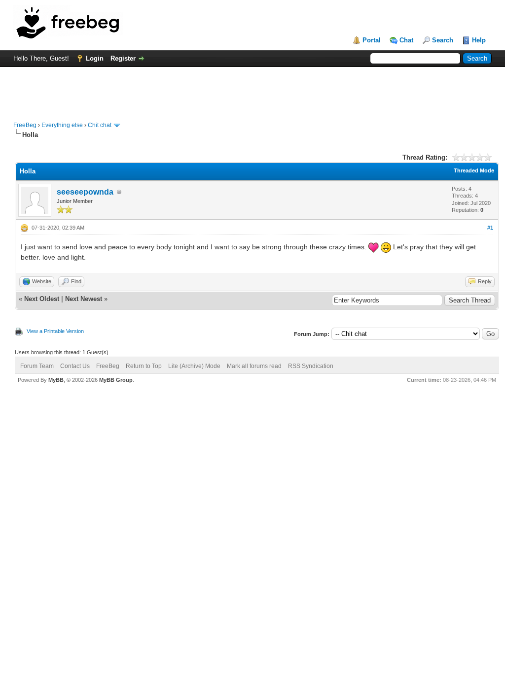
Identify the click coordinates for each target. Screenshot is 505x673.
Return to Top (144, 366)
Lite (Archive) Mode (194, 366)
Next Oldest (41, 299)
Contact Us (75, 366)
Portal (371, 40)
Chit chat (99, 125)
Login (95, 58)
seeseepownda (85, 192)
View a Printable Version (55, 331)
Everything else (62, 125)
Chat (406, 40)
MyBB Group (116, 380)
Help (479, 40)
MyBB (56, 380)
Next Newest (83, 299)
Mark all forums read (254, 366)
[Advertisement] (252, 89)
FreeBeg (24, 125)
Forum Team (37, 366)
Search (442, 40)
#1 (490, 228)
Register (123, 58)
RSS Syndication (310, 366)
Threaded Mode (474, 170)
